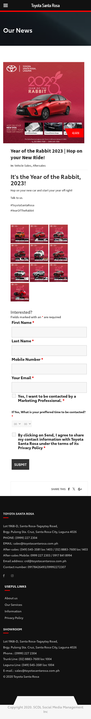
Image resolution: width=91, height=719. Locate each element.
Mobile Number (27, 359)
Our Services (13, 604)
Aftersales (39, 165)
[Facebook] (69, 489)
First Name (23, 322)
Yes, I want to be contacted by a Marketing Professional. (47, 398)
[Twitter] (73, 489)
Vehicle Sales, (24, 165)
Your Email (23, 377)
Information (13, 611)
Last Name (23, 341)
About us (11, 598)
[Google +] (80, 489)
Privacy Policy (14, 618)
